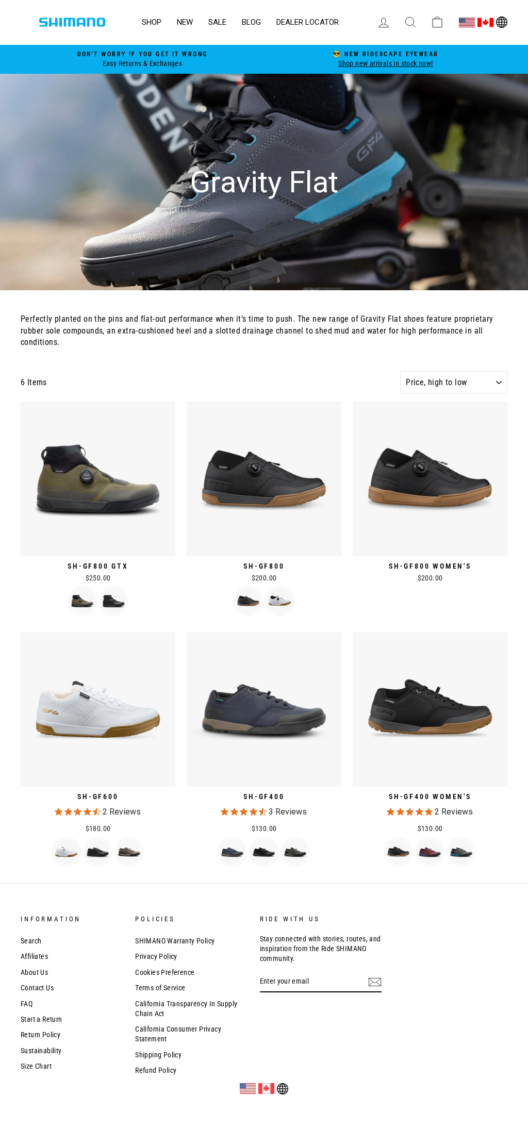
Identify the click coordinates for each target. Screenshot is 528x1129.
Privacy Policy (156, 956)
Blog (251, 22)
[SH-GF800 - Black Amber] (248, 601)
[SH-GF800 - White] (279, 601)
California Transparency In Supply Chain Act (186, 1009)
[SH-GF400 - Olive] (295, 852)
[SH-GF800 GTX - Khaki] (82, 601)
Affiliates (34, 956)
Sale (217, 22)
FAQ (26, 1004)
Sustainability (41, 1051)
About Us (34, 972)
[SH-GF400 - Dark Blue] (232, 852)
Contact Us (37, 988)
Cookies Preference (164, 972)
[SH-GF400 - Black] (263, 852)
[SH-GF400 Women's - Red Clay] (429, 852)
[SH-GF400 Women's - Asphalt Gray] (461, 852)
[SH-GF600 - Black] (97, 852)
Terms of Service (160, 988)
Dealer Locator (307, 22)
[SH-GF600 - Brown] (129, 852)
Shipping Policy (158, 1055)
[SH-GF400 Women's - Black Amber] (398, 852)
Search (31, 941)
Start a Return (41, 1019)
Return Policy (40, 1035)
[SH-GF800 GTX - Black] (113, 601)
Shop (151, 22)
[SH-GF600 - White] (66, 852)
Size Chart (36, 1066)
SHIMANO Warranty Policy (174, 941)
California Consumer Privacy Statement (178, 1034)
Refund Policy (155, 1070)
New (185, 22)
